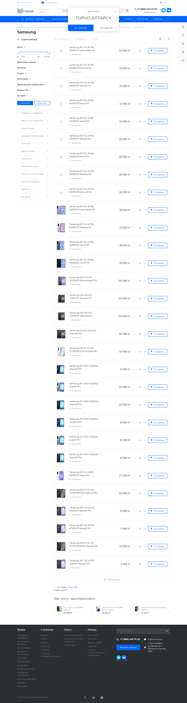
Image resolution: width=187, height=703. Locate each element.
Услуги (67, 629)
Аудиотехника (23, 648)
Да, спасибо (80, 28)
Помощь (92, 629)
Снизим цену (70, 645)
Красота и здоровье (26, 679)
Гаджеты (21, 683)
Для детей (22, 686)
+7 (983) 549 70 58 (147, 9)
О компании (47, 629)
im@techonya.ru (51, 2)
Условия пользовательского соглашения (96, 652)
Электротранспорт (25, 669)
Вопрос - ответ (95, 642)
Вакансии (45, 646)
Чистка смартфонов (73, 635)
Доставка (92, 639)
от (18, 56)
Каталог (21, 629)
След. (70, 587)
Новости (45, 635)
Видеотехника (24, 661)
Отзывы (44, 642)
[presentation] (54, 611)
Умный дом (22, 665)
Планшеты (22, 658)
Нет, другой (106, 28)
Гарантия (92, 646)
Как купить (93, 635)
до (38, 56)
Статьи (44, 639)
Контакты (45, 650)
